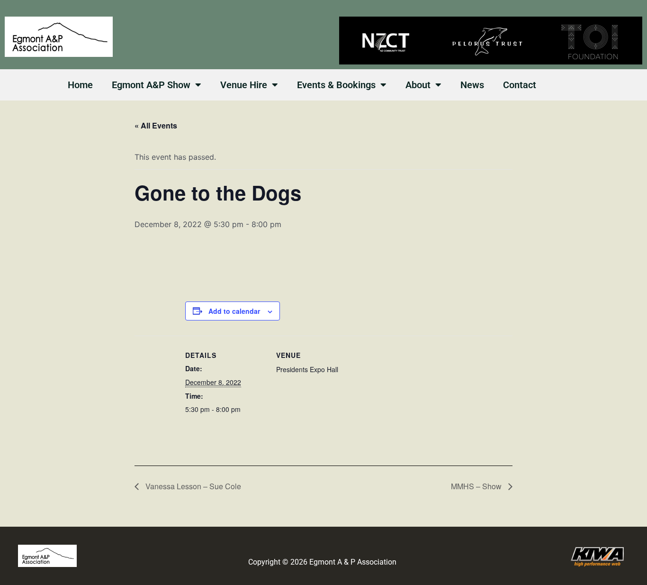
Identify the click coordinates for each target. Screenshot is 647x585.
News (472, 85)
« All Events (156, 125)
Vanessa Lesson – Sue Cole (192, 486)
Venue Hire (243, 85)
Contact (519, 85)
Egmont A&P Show (151, 85)
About (418, 85)
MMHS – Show (477, 486)
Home (80, 85)
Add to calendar (234, 311)
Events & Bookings (336, 85)
